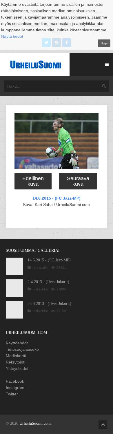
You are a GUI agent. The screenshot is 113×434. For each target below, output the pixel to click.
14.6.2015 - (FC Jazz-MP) (56, 198)
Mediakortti (16, 355)
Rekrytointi (15, 362)
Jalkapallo (40, 267)
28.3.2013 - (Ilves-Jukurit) (49, 303)
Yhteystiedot (17, 368)
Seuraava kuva (78, 181)
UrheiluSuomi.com (35, 423)
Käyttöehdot (17, 343)
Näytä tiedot (12, 36)
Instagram (15, 387)
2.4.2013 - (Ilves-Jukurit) (48, 282)
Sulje (104, 43)
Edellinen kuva (33, 181)
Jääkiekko (40, 289)
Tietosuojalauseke (22, 349)
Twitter (12, 394)
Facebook (15, 381)
